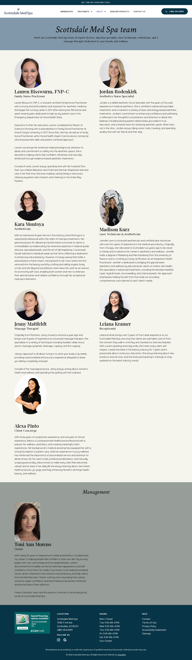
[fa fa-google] (65, 640)
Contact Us (139, 11)
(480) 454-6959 (176, 11)
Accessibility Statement (154, 629)
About (100, 11)
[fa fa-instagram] (59, 640)
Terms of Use (149, 622)
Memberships (67, 11)
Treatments (83, 11)
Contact (146, 618)
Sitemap (146, 633)
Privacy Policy (149, 626)
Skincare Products (119, 11)
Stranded (122, 654)
